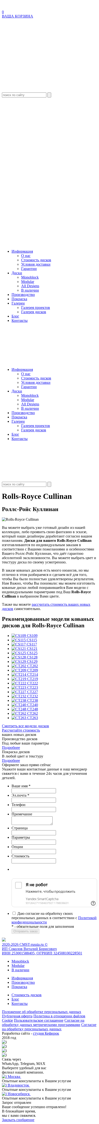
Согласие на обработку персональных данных (49, 1027)
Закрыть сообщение (18, 1120)
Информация (22, 251)
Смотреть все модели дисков (25, 726)
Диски (17, 273)
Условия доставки (35, 264)
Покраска (19, 299)
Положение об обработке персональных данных (41, 1012)
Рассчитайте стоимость (21, 730)
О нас (26, 256)
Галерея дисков (33, 312)
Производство (23, 295)
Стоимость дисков (36, 260)
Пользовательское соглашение (38, 1020)
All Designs (30, 286)
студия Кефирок (46, 1033)
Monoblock (30, 277)
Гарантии (29, 269)
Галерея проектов (35, 307)
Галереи (18, 303)
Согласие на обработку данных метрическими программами (43, 1022)
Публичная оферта (17, 1016)
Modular (27, 282)
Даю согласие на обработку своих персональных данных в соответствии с (54, 917)
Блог (15, 316)
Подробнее (11, 747)
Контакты (20, 320)
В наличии (30, 290)
